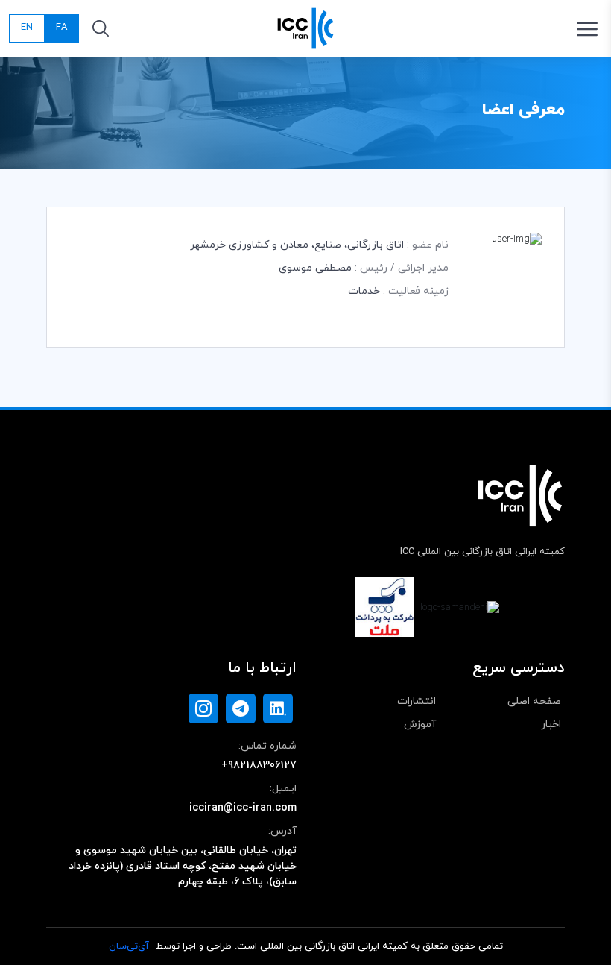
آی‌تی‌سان (129, 946)
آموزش (420, 724)
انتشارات (416, 701)
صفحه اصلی (534, 701)
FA (61, 27)
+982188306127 (259, 765)
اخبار (551, 724)
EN (27, 27)
